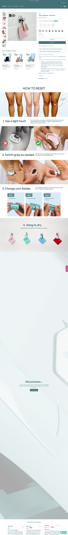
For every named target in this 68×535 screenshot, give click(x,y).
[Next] (44, 1)
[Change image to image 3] (4, 23)
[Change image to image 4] (4, 28)
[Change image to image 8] (4, 46)
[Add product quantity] (40, 36)
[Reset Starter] (19, 57)
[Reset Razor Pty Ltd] (4, 6)
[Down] (4, 47)
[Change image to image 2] (4, 19)
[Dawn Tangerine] (40, 31)
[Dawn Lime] (46, 31)
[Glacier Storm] (59, 31)
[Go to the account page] (63, 6)
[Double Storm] (49, 31)
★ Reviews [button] (67, 269)
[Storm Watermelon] (62, 31)
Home (3, 10)
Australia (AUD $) (62, 2)
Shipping (44, 45)
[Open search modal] (61, 6)
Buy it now (52, 42)
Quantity (40, 33)
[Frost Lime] (53, 31)
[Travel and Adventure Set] (31, 57)
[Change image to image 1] (4, 14)
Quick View (4, 68)
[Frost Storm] (56, 31)
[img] (10, 526)
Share (41, 75)
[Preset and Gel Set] (7, 57)
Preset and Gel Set (5, 64)
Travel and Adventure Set (30, 64)
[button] (4, 65)
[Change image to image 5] (4, 32)
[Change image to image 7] (4, 41)
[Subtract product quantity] (43, 36)
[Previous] (23, 1)
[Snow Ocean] (43, 31)
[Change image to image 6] (4, 37)
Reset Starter (16, 64)
